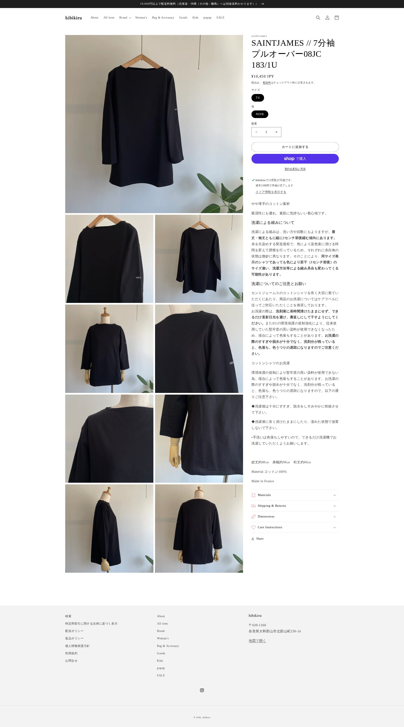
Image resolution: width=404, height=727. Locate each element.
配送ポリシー (74, 631)
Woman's (163, 638)
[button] (125, 17)
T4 (258, 97)
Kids (160, 660)
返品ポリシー (74, 638)
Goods (161, 653)
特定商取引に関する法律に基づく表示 (91, 623)
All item (162, 623)
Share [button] (260, 538)
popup (161, 668)
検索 (68, 616)
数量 (254, 123)
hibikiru (207, 717)
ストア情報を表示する (271, 192)
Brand (161, 631)
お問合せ (71, 660)
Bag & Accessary (168, 646)
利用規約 (71, 653)
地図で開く (257, 640)
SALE (161, 675)
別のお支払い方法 (295, 168)
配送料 (267, 82)
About (161, 616)
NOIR (260, 114)
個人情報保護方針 (77, 646)
